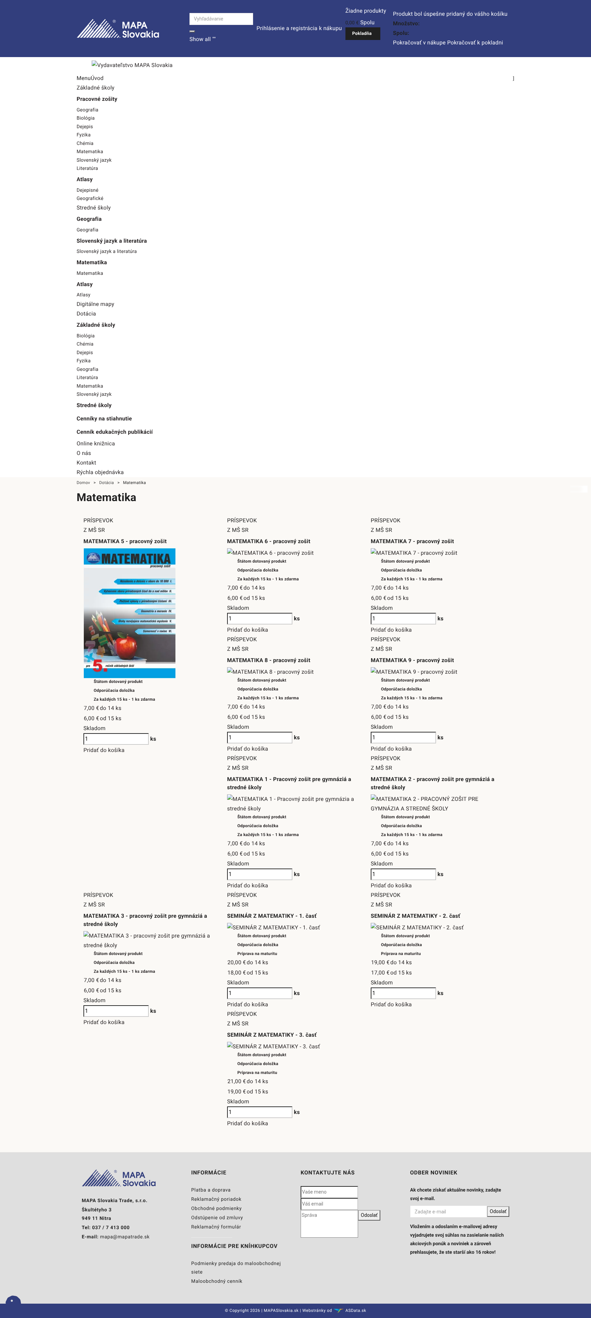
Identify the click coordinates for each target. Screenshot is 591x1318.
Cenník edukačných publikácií (115, 432)
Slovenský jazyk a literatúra (107, 251)
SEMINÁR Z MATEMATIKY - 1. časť (272, 916)
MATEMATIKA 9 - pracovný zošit (412, 660)
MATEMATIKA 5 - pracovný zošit (125, 541)
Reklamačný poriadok (216, 1199)
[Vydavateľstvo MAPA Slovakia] (118, 28)
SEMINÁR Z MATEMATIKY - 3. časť (272, 1035)
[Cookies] (13, 1309)
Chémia (85, 143)
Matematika (90, 151)
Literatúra (87, 168)
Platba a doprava (211, 1190)
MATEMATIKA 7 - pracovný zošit (412, 541)
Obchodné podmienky (216, 1208)
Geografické (90, 198)
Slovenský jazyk (94, 160)
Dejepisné (87, 190)
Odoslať (369, 1215)
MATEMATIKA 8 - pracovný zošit (268, 660)
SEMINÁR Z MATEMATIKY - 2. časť (415, 916)
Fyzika (84, 135)
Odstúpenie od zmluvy (217, 1218)
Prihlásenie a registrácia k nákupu (299, 28)
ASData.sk (355, 1310)
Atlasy (83, 295)
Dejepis (85, 127)
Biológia (86, 118)
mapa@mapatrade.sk (124, 1237)
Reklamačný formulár (216, 1227)
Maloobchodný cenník (216, 1281)
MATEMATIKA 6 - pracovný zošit (268, 541)
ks (153, 739)
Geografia (87, 110)
